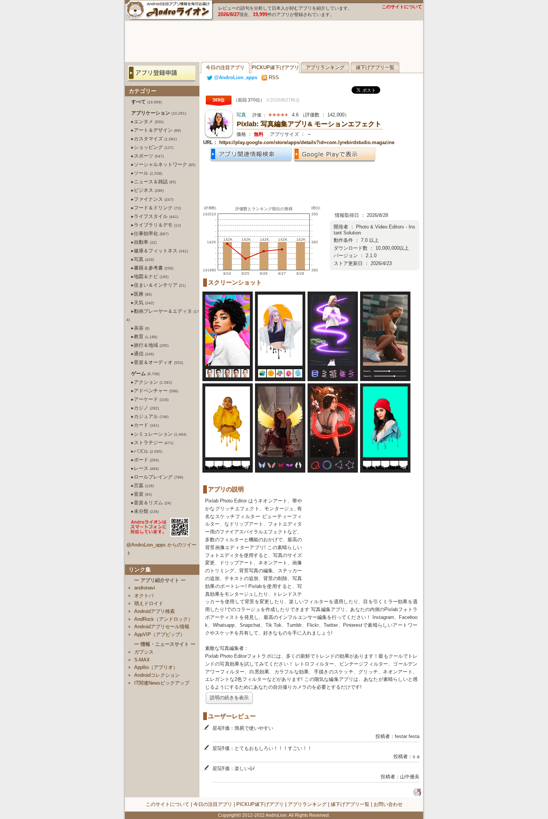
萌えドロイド (148, 603)
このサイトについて (402, 6)
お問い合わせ (388, 804)
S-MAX (142, 660)
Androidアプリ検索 (154, 611)
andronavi (144, 588)
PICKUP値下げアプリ (275, 67)
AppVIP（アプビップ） (159, 634)
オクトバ (144, 595)
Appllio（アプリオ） (156, 667)
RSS (273, 77)
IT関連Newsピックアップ (161, 683)
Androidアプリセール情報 (161, 626)
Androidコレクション (157, 675)
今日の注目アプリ (225, 67)
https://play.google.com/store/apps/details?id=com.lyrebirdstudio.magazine (306, 142)
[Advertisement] (274, 41)
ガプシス (144, 652)
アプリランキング (325, 67)
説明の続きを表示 (229, 697)
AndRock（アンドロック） (163, 619)
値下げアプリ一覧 (375, 67)
